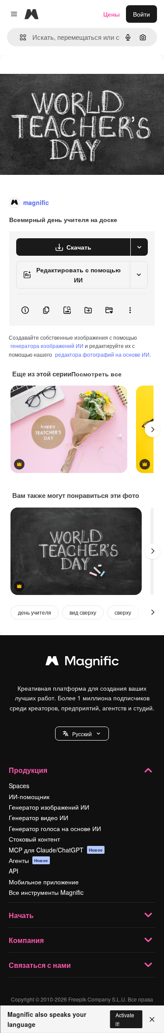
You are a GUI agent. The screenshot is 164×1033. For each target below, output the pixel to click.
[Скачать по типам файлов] (139, 247)
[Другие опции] (130, 310)
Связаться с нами (40, 965)
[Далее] (153, 429)
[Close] (152, 1019)
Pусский (82, 733)
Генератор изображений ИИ (49, 807)
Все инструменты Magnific (46, 892)
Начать (21, 915)
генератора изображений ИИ (47, 345)
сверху (123, 612)
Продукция (28, 770)
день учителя (34, 612)
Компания (26, 940)
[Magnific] (82, 662)
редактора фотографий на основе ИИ (102, 354)
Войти (141, 14)
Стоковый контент (34, 839)
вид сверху (83, 612)
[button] (82, 734)
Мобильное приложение (44, 881)
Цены (111, 14)
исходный (58, 75)
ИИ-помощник (29, 796)
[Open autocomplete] (19, 37)
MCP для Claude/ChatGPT (56, 849)
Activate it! (124, 1019)
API (13, 870)
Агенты (28, 860)
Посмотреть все (96, 373)
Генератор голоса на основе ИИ (55, 828)
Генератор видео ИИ (38, 817)
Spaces (19, 785)
